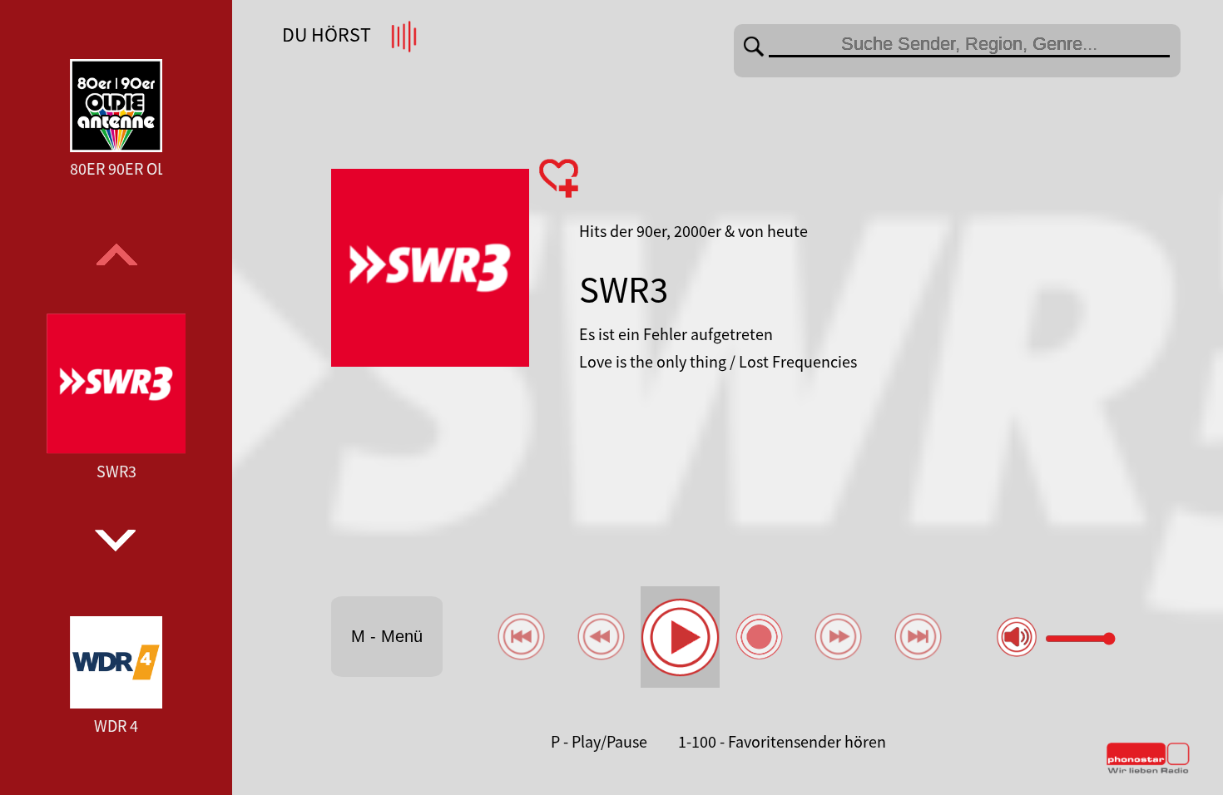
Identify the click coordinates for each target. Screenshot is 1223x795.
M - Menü (387, 636)
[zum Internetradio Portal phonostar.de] (1148, 770)
